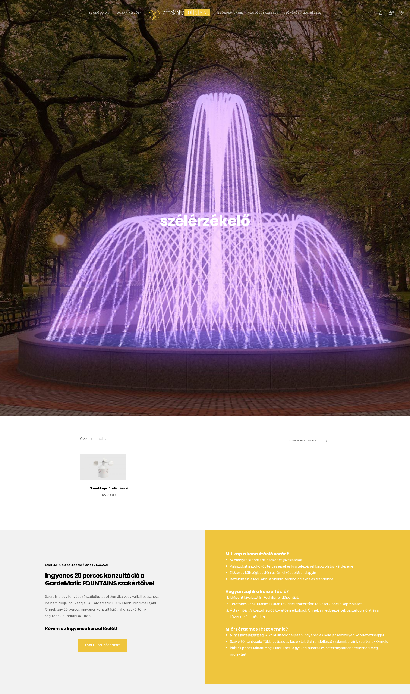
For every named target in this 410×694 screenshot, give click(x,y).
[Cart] (387, 13)
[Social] (400, 13)
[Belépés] (378, 13)
